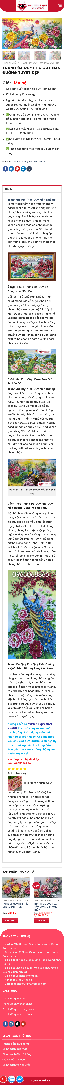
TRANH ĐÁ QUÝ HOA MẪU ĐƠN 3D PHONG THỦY (46, 906)
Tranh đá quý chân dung (17, 1003)
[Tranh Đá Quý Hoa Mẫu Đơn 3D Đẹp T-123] (16, 887)
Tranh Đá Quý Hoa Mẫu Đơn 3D (39, 62)
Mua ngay (10, 920)
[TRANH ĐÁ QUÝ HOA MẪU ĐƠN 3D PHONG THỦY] (48, 887)
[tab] (32, 188)
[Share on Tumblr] (29, 169)
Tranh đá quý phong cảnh (18, 1009)
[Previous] (8, 33)
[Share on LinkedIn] (23, 169)
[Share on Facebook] (5, 169)
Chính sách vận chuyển (16, 1064)
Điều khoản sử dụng (14, 1059)
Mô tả (9, 189)
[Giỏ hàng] (60, 5)
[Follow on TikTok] (17, 1024)
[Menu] (4, 6)
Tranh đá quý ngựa (14, 998)
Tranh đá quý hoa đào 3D (17, 1014)
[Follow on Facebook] (5, 1024)
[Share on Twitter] (11, 169)
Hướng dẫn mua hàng (15, 1043)
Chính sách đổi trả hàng (16, 1054)
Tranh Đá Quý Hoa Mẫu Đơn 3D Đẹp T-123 (15, 905)
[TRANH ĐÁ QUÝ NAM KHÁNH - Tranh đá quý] (32, 5)
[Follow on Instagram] (11, 1024)
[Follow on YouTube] (23, 1024)
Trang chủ (9, 62)
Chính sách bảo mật (14, 1048)
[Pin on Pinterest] (17, 169)
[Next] (56, 33)
